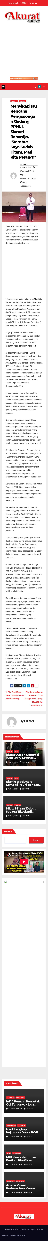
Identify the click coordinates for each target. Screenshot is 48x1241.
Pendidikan (17, 1153)
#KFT (22, 175)
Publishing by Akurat (12, 1229)
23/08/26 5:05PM (15, 1192)
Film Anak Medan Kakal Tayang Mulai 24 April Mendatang (15, 695)
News (9, 1153)
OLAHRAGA (10, 1097)
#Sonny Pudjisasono (25, 184)
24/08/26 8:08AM (15, 1137)
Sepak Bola (20, 1097)
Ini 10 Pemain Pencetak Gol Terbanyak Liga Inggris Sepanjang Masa (23, 1104)
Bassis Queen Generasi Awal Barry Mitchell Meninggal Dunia (22, 758)
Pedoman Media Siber (17, 1235)
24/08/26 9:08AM (15, 1109)
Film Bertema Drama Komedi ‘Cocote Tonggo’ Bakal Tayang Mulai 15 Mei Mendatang (33, 698)
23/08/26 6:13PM (15, 1165)
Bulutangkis (11, 1125)
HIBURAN (22, 101)
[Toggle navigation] (44, 87)
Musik (16, 751)
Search (8, 831)
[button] (35, 87)
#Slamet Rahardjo (28, 179)
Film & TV (14, 101)
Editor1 (25, 164)
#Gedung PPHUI (27, 171)
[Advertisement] (24, 48)
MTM (41, 1229)
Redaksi (5, 1235)
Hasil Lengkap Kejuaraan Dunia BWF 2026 (22, 1132)
